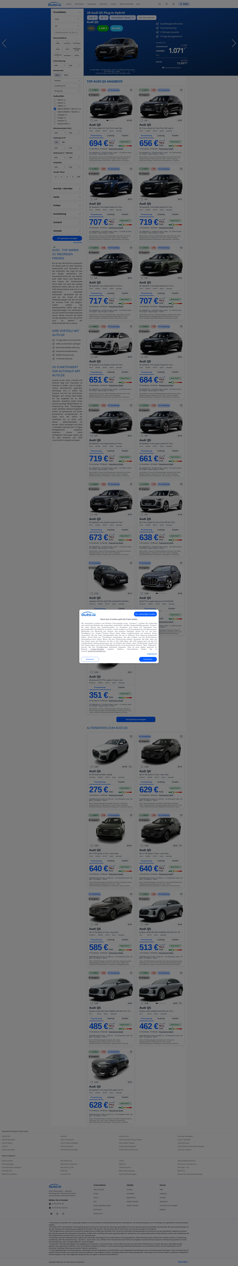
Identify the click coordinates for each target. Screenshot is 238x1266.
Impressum (152, 654)
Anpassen (90, 659)
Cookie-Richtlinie (97, 649)
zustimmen (147, 659)
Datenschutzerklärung (96, 651)
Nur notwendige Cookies (145, 614)
